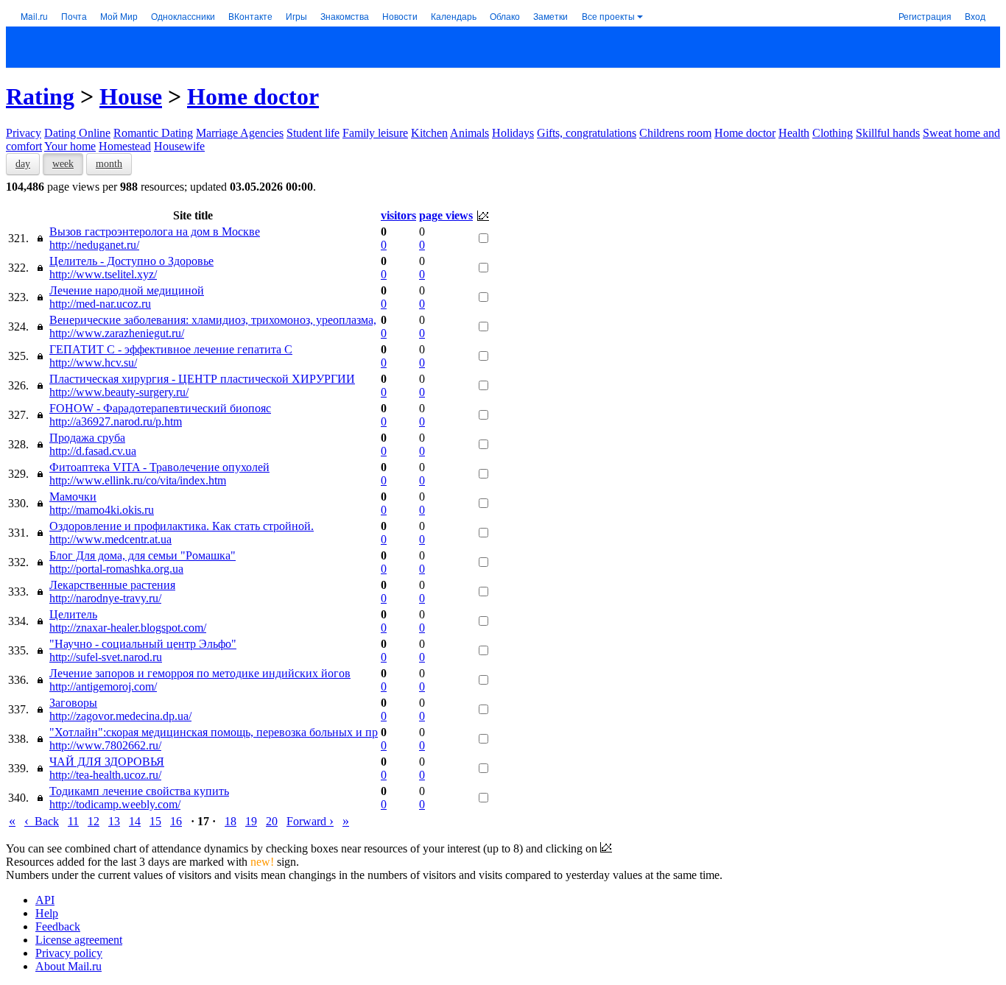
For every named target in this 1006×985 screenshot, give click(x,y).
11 (73, 821)
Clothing (832, 133)
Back (41, 821)
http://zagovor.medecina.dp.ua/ (120, 716)
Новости (400, 16)
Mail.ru (34, 16)
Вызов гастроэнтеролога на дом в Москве (154, 231)
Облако (505, 16)
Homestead (125, 146)
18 (230, 821)
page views (446, 215)
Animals (469, 133)
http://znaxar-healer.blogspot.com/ (127, 627)
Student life (313, 133)
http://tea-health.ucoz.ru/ (105, 775)
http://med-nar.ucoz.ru (100, 303)
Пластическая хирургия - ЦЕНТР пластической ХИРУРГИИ (202, 379)
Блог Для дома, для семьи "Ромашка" (142, 555)
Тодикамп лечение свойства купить (139, 791)
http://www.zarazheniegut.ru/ (116, 333)
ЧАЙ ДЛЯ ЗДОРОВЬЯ (106, 761)
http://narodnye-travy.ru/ (105, 598)
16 (176, 821)
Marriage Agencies (240, 133)
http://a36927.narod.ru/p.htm (115, 421)
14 (135, 821)
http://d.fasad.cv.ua (92, 451)
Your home (70, 146)
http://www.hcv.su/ (93, 362)
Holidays (513, 133)
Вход (975, 16)
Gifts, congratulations (586, 133)
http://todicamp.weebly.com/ (114, 804)
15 (155, 821)
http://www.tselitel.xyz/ (103, 274)
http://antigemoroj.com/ (103, 686)
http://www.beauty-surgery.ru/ (119, 392)
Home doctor (253, 96)
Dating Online (77, 133)
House (130, 96)
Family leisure (375, 133)
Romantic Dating (153, 133)
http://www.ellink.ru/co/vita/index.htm (137, 480)
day (22, 163)
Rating (40, 96)
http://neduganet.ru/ (94, 245)
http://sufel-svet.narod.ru (105, 657)
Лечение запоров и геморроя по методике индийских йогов (200, 673)
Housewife (179, 146)
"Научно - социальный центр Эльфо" (142, 644)
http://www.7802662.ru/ (105, 745)
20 (272, 821)
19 (251, 821)
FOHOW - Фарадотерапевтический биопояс (160, 408)
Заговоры (73, 702)
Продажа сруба (87, 437)
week (63, 163)
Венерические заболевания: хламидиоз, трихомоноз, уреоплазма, (212, 320)
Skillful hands (888, 133)
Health (793, 133)
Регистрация (925, 16)
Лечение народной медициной (126, 290)
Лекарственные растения (112, 585)
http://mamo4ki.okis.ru (101, 510)
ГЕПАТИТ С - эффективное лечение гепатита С (170, 349)
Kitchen (429, 133)
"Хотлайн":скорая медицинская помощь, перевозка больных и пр (213, 732)
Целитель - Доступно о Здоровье (131, 261)
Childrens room (675, 133)
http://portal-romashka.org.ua (116, 568)
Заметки (550, 16)
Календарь (453, 16)
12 (93, 821)
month (109, 163)
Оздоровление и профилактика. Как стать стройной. (181, 526)
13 (114, 821)
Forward (310, 821)
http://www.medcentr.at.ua (110, 539)
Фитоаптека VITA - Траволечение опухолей (159, 467)
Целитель (73, 614)
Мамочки (72, 496)
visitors (398, 215)
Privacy (23, 133)
